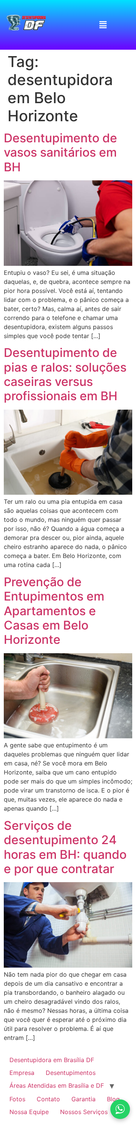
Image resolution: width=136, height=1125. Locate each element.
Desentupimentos (71, 1072)
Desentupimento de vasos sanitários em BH (60, 152)
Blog (113, 1099)
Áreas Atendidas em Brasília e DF (56, 1085)
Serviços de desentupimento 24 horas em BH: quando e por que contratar (65, 847)
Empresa (21, 1072)
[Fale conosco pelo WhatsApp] (120, 1109)
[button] (102, 25)
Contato (48, 1099)
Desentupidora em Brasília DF (51, 1060)
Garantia (83, 1099)
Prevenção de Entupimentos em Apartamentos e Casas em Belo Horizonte (54, 611)
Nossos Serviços (84, 1112)
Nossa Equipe (29, 1112)
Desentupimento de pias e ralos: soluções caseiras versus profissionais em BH (65, 374)
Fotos (17, 1099)
